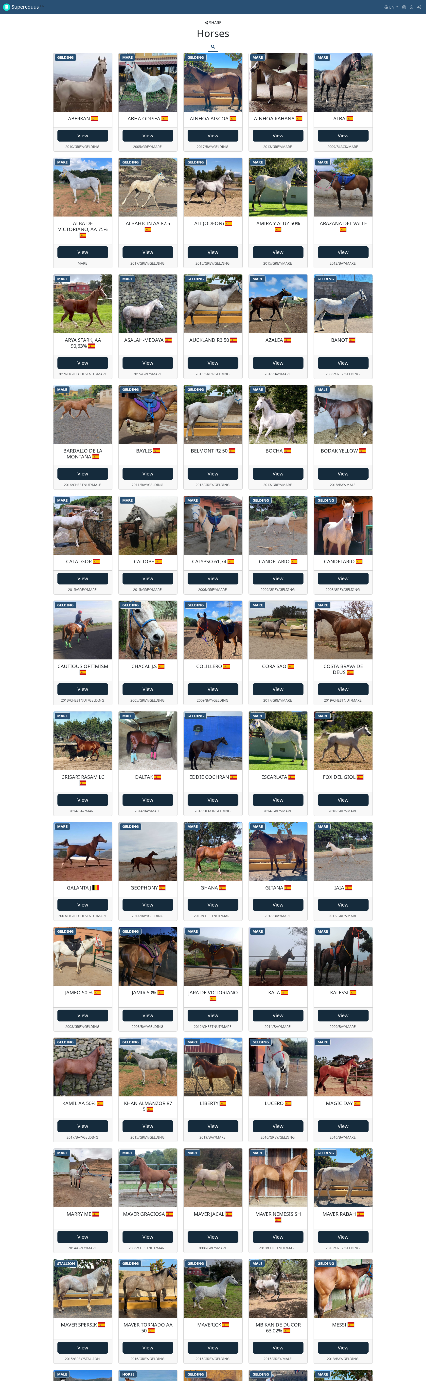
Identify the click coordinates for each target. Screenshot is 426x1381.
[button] (391, 7)
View (82, 135)
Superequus (27, 6)
